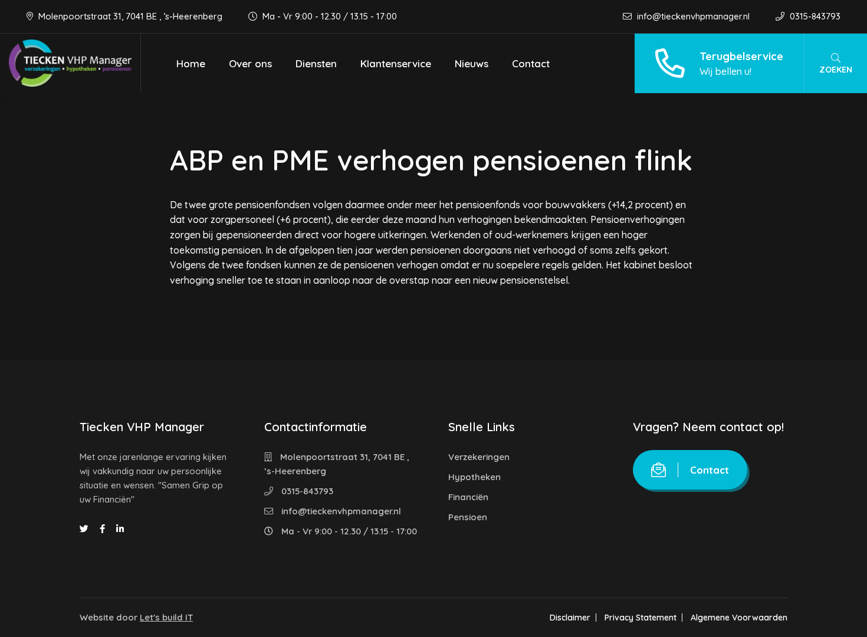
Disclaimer (570, 617)
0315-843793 (813, 16)
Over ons (250, 63)
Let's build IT (166, 617)
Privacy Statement (640, 617)
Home (190, 63)
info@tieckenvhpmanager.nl (693, 16)
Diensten (316, 63)
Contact (531, 63)
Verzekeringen (479, 456)
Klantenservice (395, 63)
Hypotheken (474, 476)
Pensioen (467, 517)
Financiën (468, 497)
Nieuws (471, 63)
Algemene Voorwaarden (739, 617)
